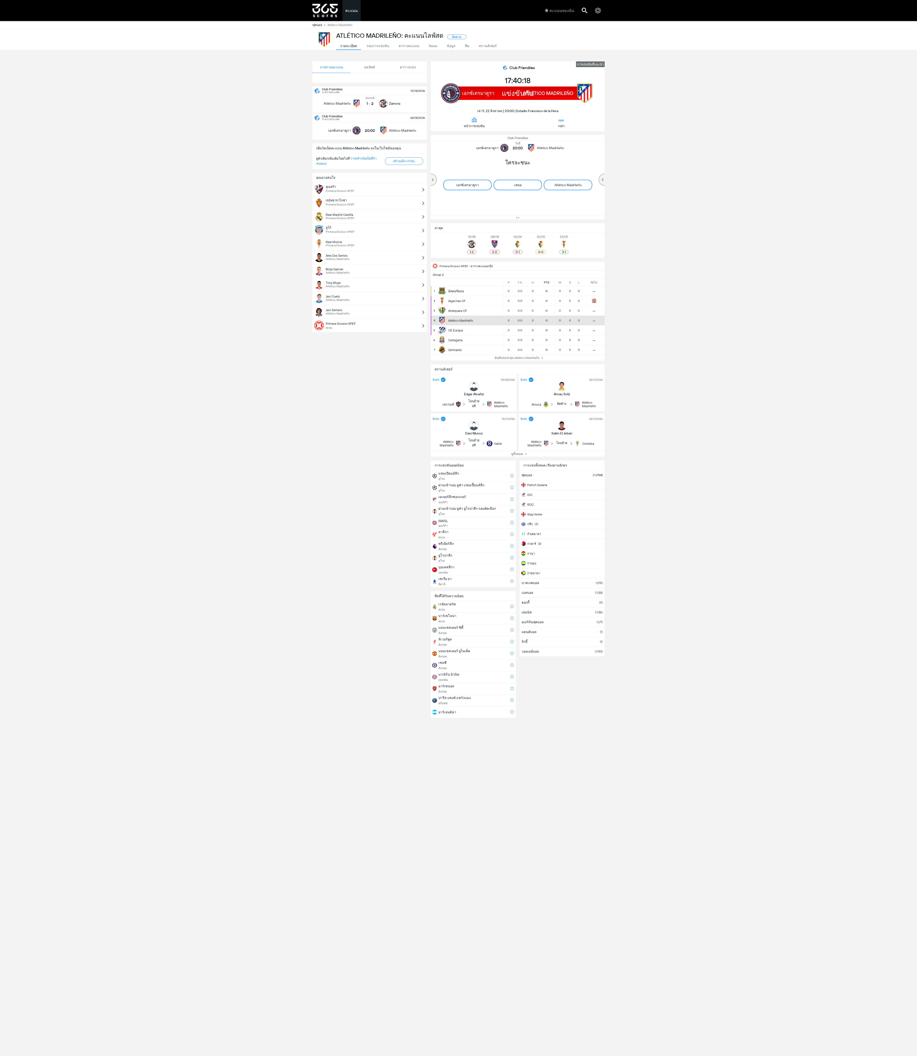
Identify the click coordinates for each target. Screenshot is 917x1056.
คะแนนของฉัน (561, 10)
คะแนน (351, 10)
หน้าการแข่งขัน (474, 126)
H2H (561, 126)
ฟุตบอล (317, 25)
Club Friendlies (522, 67)
